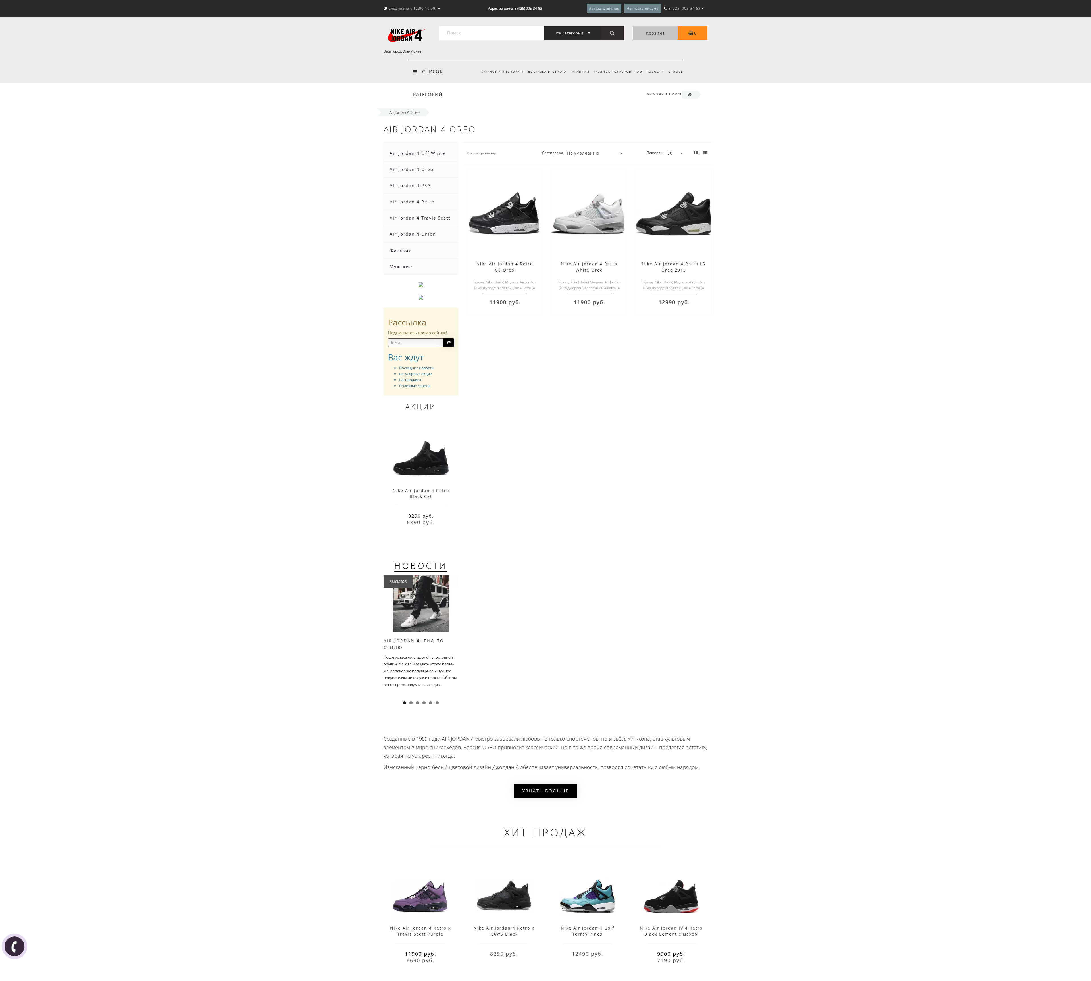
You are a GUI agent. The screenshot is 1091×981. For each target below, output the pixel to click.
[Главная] (690, 94)
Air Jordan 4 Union (413, 234)
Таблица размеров (612, 72)
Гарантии (580, 72)
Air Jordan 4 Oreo (412, 169)
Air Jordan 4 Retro (412, 201)
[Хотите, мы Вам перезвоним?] (14, 946)
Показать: (655, 152)
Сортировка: (552, 152)
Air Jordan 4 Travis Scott (420, 218)
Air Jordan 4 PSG (410, 185)
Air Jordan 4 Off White (417, 153)
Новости (655, 72)
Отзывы (676, 72)
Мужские (401, 266)
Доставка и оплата (547, 72)
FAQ (638, 72)
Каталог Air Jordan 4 (502, 72)
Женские (401, 250)
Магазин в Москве (665, 94)
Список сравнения (482, 153)
